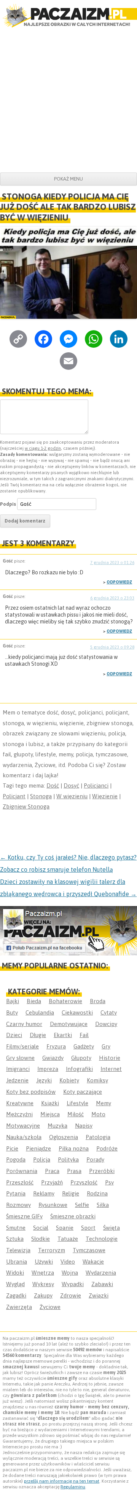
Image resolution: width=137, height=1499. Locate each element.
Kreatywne (19, 1103)
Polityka (68, 1159)
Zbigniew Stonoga (26, 806)
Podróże (107, 1148)
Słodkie (40, 1238)
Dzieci (14, 1035)
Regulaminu (73, 1486)
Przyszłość (83, 1182)
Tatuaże (67, 1238)
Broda (97, 1001)
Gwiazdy (53, 1058)
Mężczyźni (19, 1114)
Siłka (103, 1205)
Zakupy (43, 1295)
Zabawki (102, 1284)
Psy (109, 1182)
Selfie (82, 1205)
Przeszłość (19, 1182)
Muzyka (57, 1125)
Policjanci (96, 785)
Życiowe (50, 1307)
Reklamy (43, 1193)
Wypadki (73, 1284)
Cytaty (108, 1012)
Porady (95, 1159)
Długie (38, 1035)
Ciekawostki (77, 1012)
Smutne (15, 1227)
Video (68, 1261)
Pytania (15, 1193)
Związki (98, 1295)
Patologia (98, 1137)
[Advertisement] (68, 100)
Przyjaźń (52, 1182)
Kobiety (69, 1080)
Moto (98, 1114)
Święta (111, 1227)
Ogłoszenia (63, 1137)
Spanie (64, 1227)
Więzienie (105, 796)
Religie (70, 1193)
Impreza (47, 1069)
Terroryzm (51, 1250)
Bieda (34, 1001)
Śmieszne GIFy (24, 1216)
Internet (111, 1069)
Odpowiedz (119, 582)
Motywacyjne (23, 1125)
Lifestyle (77, 1103)
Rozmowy (18, 1205)
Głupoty (81, 1058)
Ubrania (16, 1261)
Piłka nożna (74, 1148)
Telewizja (18, 1250)
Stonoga (41, 796)
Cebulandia (39, 1012)
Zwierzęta (19, 1307)
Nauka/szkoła (23, 1137)
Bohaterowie (65, 1001)
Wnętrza (43, 1272)
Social (40, 1227)
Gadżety (83, 1046)
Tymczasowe (89, 1250)
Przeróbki (102, 1171)
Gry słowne (20, 1058)
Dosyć (71, 785)
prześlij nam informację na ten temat (61, 1481)
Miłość (75, 1114)
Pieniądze (38, 1148)
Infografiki (79, 1069)
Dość (52, 785)
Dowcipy (106, 1024)
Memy (103, 1103)
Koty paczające (82, 1091)
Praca (52, 1171)
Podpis (8, 504)
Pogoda (15, 1159)
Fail (84, 1035)
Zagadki (16, 1295)
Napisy (83, 1125)
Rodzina (97, 1193)
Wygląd (15, 1284)
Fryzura (56, 1046)
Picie (12, 1148)
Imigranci (18, 1069)
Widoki (15, 1272)
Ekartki (63, 1035)
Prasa (74, 1171)
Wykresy (43, 1284)
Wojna (70, 1272)
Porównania (21, 1171)
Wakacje (93, 1261)
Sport (88, 1227)
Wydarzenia (101, 1272)
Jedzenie (17, 1080)
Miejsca (50, 1114)
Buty (12, 1012)
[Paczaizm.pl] (68, 15)
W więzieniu (72, 796)
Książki (50, 1103)
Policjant (14, 796)
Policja (41, 1159)
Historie (109, 1058)
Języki (44, 1080)
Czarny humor (24, 1024)
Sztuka (15, 1238)
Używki (44, 1261)
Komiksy (97, 1080)
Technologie (102, 1238)
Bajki (12, 1001)
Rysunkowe (52, 1205)
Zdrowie (70, 1295)
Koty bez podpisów (31, 1091)
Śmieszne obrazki (73, 1216)
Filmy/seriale (22, 1046)
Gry (106, 1046)
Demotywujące (69, 1024)
